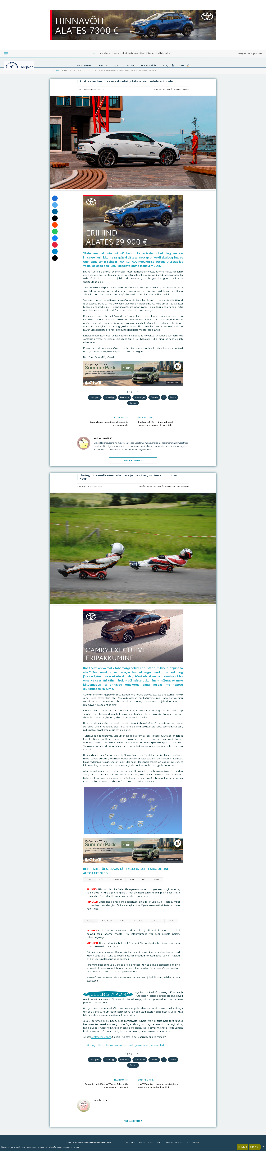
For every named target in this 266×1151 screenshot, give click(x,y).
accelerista (84, 486)
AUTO (130, 65)
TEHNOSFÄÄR (149, 65)
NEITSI (156, 879)
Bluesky (133, 403)
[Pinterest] (55, 245)
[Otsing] (15, 54)
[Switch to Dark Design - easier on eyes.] (11, 54)
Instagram (94, 397)
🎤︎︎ (173, 65)
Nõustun (254, 1147)
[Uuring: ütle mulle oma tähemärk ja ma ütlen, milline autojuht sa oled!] (133, 603)
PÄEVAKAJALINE (175, 89)
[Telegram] (55, 251)
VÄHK (132, 879)
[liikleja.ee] (25, 65)
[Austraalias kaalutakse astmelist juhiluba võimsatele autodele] (133, 188)
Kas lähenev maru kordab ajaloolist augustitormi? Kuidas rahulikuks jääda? (136, 53)
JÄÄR (89, 879)
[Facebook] (55, 198)
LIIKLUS (102, 65)
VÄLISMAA (185, 89)
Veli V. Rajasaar (85, 89)
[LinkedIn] (55, 211)
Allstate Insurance (101, 1037)
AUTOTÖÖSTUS (143, 486)
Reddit (173, 397)
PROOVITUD (84, 65)
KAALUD (90, 921)
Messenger (140, 397)
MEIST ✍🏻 (183, 65)
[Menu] (6, 54)
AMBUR (123, 921)
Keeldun (242, 1147)
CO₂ (165, 65)
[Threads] (55, 258)
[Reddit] (55, 225)
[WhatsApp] (55, 231)
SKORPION (107, 921)
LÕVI (144, 879)
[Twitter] (55, 205)
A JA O (117, 65)
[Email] (55, 218)
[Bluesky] (55, 238)
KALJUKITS (138, 921)
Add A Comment (133, 460)
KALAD (171, 921)
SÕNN (102, 879)
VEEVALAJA (156, 921)
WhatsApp (110, 397)
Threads (154, 397)
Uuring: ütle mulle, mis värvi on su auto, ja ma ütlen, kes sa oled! (125, 1045)
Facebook (124, 397)
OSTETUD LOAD (164, 89)
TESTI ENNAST (178, 486)
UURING (186, 486)
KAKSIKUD (117, 879)
